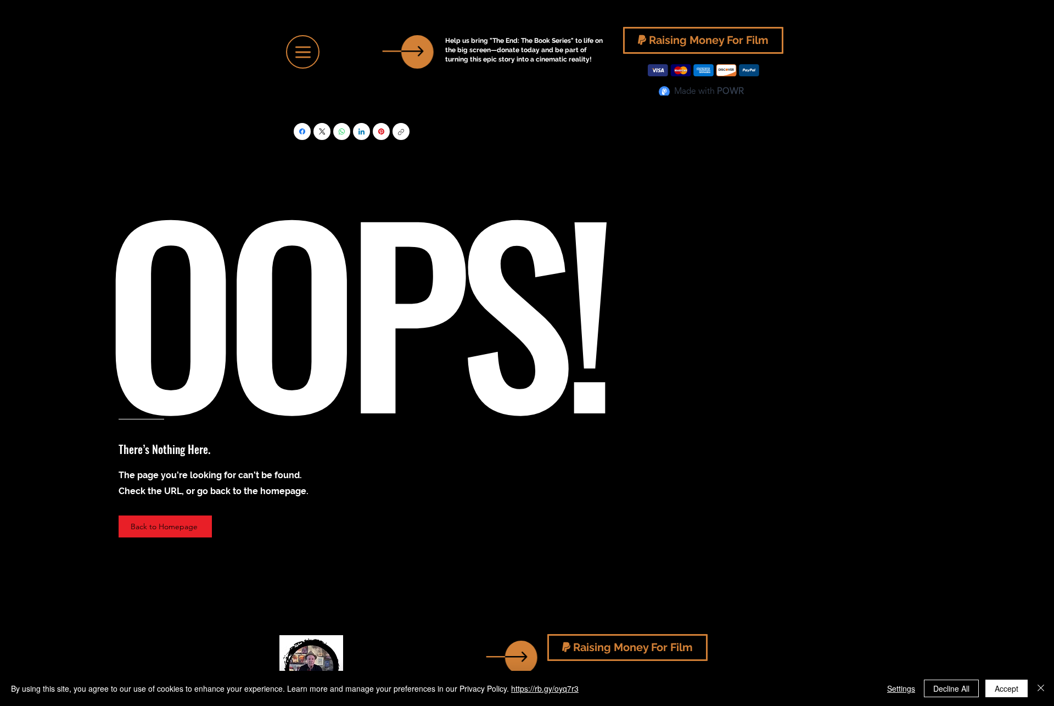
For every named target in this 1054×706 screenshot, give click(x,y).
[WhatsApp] (341, 131)
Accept (1006, 688)
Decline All (951, 688)
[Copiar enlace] (401, 131)
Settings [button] (901, 688)
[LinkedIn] (361, 131)
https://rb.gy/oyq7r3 (545, 688)
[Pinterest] (381, 131)
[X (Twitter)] (322, 131)
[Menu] (302, 52)
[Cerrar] (1040, 688)
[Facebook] (302, 131)
